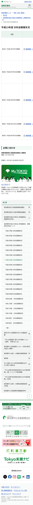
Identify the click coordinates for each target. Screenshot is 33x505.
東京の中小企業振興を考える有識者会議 (15, 334)
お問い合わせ (5, 487)
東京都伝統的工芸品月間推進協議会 (15, 212)
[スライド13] (22, 425)
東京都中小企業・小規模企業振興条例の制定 (15, 385)
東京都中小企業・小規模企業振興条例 (15, 353)
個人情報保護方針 (6, 490)
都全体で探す (28, 1)
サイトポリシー (15, 487)
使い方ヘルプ (5, 494)
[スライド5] (9, 425)
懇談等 (6, 358)
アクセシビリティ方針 (20, 490)
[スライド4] (8, 425)
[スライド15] (25, 425)
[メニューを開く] (30, 6)
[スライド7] (13, 425)
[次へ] (28, 426)
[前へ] (4, 426)
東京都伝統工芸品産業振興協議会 (14, 207)
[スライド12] (21, 425)
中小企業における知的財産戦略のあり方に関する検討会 (15, 364)
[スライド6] (11, 425)
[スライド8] (14, 425)
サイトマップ (17, 494)
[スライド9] (16, 425)
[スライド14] (24, 425)
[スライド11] (19, 425)
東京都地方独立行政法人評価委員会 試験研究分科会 (15, 218)
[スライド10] (17, 425)
